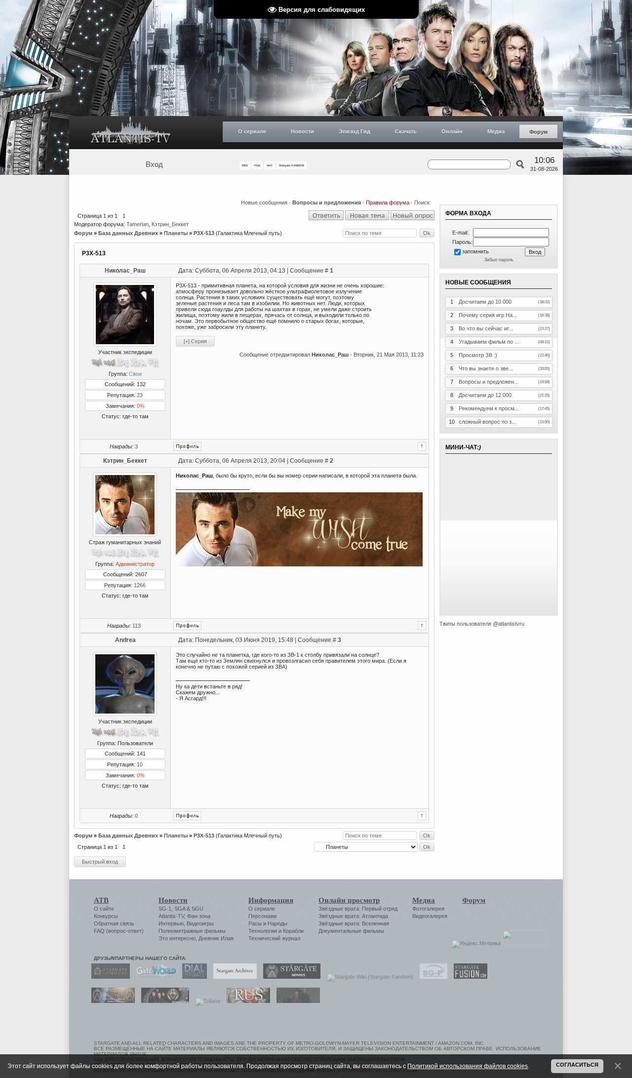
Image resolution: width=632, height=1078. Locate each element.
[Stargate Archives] (232, 977)
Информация (270, 900)
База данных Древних (128, 233)
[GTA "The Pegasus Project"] (296, 1001)
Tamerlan (137, 224)
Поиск (422, 202)
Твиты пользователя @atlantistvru (481, 624)
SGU (197, 909)
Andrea (125, 640)
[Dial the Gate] (192, 977)
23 (140, 395)
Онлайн (452, 131)
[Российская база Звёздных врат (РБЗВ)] (162, 1001)
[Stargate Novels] (289, 977)
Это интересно (177, 938)
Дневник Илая (216, 938)
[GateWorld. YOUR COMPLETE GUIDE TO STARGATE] (153, 977)
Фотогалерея (428, 909)
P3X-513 (204, 233)
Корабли (293, 931)
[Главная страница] (131, 132)
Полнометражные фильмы (192, 931)
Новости (302, 131)
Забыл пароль (499, 259)
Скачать (406, 131)
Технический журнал (274, 938)
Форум (538, 132)
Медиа (496, 131)
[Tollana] (205, 1001)
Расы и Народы (267, 923)
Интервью (171, 923)
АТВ (101, 900)
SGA (179, 909)
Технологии (262, 931)
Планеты (176, 233)
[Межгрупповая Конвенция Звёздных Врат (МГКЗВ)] (110, 1001)
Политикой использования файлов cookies (467, 1066)
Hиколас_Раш (125, 270)
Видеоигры (200, 923)
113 (136, 626)
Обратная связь (114, 923)
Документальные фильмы (351, 931)
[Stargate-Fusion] (468, 977)
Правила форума (387, 202)
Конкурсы (106, 916)
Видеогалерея (429, 916)
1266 (140, 585)
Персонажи (262, 916)
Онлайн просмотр (349, 900)
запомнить (475, 251)
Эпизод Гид (354, 131)
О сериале (252, 131)
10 (140, 764)
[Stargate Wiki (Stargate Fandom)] (367, 977)
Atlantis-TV (171, 916)
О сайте (104, 909)
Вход (154, 164)
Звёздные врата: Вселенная (353, 923)
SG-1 (164, 909)
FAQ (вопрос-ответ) (119, 931)
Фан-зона (198, 916)
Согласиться (577, 1065)
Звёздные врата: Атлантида (353, 916)
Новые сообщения (264, 202)
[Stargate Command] (108, 977)
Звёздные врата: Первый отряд (357, 909)
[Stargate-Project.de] (431, 977)
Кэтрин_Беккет (170, 224)
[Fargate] (246, 1001)
